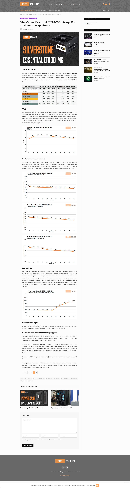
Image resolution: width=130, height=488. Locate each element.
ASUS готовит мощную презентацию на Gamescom (101, 60)
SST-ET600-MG (64, 378)
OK (97, 485)
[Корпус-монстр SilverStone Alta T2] (65, 398)
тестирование (29, 381)
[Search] (109, 4)
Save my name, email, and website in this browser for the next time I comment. (44, 440)
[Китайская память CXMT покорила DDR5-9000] (88, 44)
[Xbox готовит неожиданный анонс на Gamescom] (88, 79)
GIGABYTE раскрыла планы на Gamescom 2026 (102, 35)
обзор (22, 381)
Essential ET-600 (40, 378)
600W (22, 378)
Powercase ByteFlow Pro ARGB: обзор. (31, 408)
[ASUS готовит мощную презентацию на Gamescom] (88, 61)
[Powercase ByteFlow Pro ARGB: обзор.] (34, 398)
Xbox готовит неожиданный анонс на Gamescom (101, 77)
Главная (50, 4)
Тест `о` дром (59, 4)
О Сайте (79, 4)
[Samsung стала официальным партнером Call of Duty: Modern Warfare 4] (88, 70)
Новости (71, 4)
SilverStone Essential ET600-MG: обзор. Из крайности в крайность (47, 14)
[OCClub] (29, 4)
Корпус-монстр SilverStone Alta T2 (61, 408)
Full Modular (49, 378)
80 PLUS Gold (28, 378)
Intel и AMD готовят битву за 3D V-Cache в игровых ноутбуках (52, 10)
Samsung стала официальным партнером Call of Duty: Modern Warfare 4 (102, 69)
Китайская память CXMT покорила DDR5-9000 (100, 43)
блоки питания (73, 378)
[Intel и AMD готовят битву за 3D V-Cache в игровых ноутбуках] (88, 52)
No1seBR (25, 29)
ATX (34, 378)
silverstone (56, 378)
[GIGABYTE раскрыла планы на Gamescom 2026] (88, 36)
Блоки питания (29, 14)
